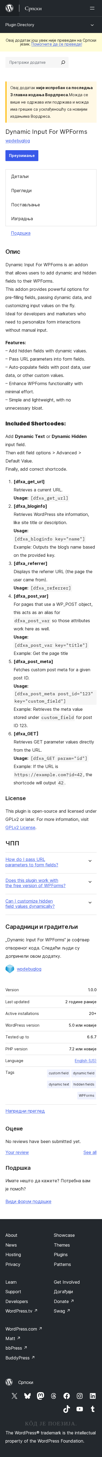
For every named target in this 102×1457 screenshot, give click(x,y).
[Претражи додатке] (63, 62)
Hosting (13, 1254)
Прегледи (21, 190)
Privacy (12, 1264)
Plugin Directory (19, 24)
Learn (11, 1282)
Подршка (20, 233)
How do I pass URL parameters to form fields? (31, 862)
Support (13, 1291)
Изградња (22, 218)
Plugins (61, 1254)
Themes (62, 1245)
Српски (25, 1382)
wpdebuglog (17, 140)
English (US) (86, 1060)
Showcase (64, 1235)
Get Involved (67, 1282)
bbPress (16, 1348)
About (11, 1235)
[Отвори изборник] (93, 8)
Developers (16, 1301)
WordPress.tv (21, 1311)
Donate (64, 1301)
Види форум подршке (28, 1201)
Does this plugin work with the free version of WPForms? (35, 883)
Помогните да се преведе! (57, 44)
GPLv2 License (20, 827)
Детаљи (20, 176)
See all (90, 1152)
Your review (17, 1152)
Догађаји (63, 1291)
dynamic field (83, 1073)
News (11, 1245)
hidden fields (83, 1084)
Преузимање (22, 155)
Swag (62, 1311)
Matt (13, 1338)
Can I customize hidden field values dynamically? (30, 904)
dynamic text (59, 1084)
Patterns (62, 1264)
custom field (59, 1073)
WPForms (86, 1095)
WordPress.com (23, 1329)
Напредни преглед (25, 1111)
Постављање (25, 204)
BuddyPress (20, 1358)
